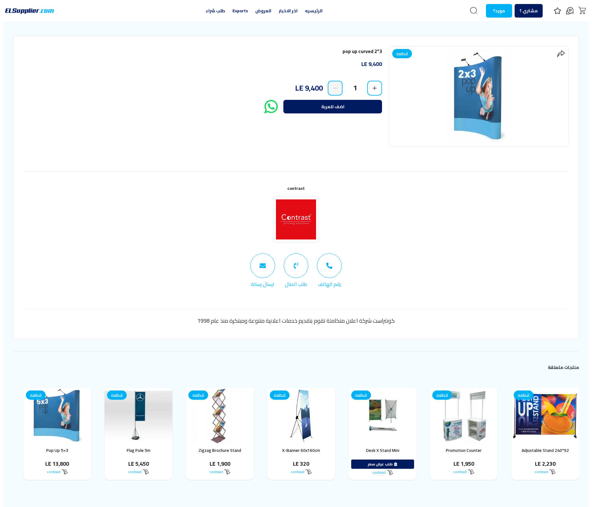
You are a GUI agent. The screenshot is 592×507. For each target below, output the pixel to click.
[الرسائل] (570, 11)
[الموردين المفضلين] (557, 11)
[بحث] (474, 10)
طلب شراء (215, 10)
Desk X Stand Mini (382, 450)
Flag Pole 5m (138, 450)
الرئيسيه (314, 10)
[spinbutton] (355, 88)
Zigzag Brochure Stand (220, 450)
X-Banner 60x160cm (301, 450)
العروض (263, 10)
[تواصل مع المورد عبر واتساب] (271, 106)
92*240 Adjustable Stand (545, 450)
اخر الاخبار (288, 10)
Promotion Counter (464, 450)
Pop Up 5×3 (57, 450)
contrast (296, 188)
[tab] (329, 270)
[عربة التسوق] (582, 10)
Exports (240, 10)
